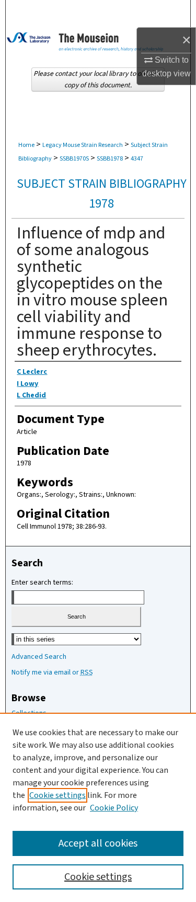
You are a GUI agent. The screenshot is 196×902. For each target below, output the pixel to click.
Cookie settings (57, 795)
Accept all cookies (98, 843)
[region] (98, 807)
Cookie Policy (114, 808)
